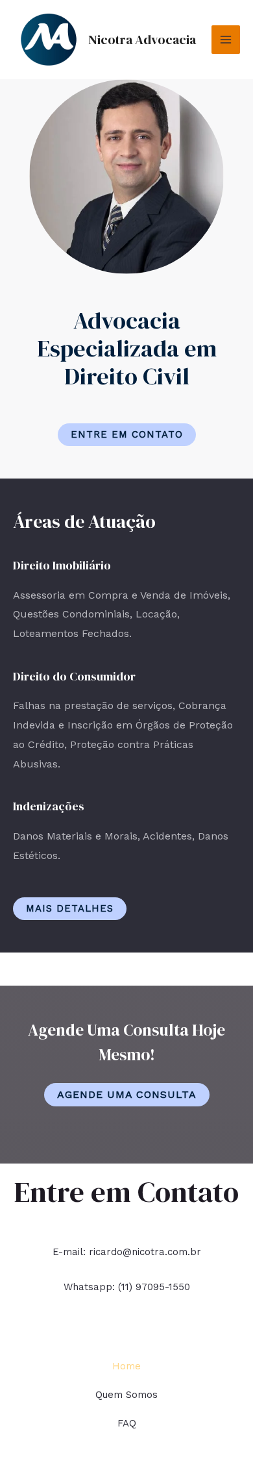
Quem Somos (126, 1395)
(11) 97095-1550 (154, 1287)
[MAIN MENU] (225, 39)
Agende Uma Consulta (127, 1094)
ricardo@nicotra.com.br (145, 1252)
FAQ (126, 1423)
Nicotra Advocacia (142, 40)
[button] (127, 434)
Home (126, 1366)
